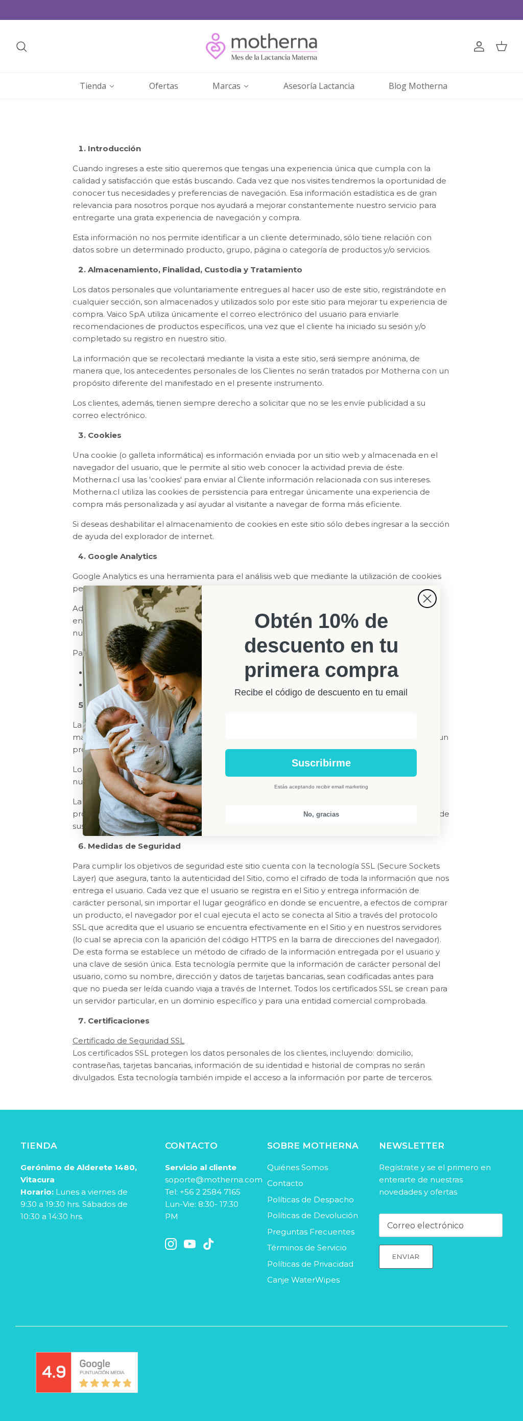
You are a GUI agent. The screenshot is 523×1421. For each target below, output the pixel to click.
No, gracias (321, 814)
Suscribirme (321, 762)
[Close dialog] (427, 599)
